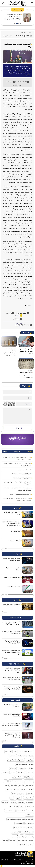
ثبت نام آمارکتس (29, 815)
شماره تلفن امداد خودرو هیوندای (26, 768)
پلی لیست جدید (30, 785)
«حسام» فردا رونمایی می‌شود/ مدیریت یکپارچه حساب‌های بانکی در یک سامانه (17, 465)
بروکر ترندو (21, 785)
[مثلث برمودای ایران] (27, 533)
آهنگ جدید (31, 794)
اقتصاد (29, 33)
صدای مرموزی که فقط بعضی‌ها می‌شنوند (13, 569)
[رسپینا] (17, 439)
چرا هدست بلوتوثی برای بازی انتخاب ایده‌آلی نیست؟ (12, 715)
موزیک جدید (8, 751)
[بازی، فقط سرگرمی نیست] (27, 542)
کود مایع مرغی (5, 773)
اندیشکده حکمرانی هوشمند (15, 781)
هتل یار (13, 794)
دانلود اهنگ (14, 785)
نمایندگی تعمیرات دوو (29, 798)
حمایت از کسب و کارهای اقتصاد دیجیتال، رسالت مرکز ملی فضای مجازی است (12, 670)
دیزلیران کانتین (30, 773)
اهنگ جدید (12, 840)
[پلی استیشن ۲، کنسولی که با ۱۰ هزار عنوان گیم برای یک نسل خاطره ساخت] (27, 689)
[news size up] (13, 85)
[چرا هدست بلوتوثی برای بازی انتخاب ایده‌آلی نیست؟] (27, 716)
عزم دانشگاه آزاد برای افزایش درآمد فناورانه (12, 513)
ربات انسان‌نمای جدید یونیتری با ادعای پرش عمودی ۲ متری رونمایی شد (11, 623)
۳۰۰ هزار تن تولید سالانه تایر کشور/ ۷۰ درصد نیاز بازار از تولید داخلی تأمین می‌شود (17, 489)
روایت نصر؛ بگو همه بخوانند (14, 587)
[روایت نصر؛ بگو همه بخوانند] (27, 589)
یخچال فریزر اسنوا (29, 823)
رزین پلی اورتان (30, 760)
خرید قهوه (5, 840)
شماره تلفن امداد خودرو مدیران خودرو (25, 764)
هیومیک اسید (12, 756)
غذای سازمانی (5, 802)
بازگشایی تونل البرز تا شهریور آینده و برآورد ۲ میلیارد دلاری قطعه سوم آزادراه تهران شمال (17, 499)
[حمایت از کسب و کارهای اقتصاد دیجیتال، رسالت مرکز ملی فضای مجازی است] (27, 670)
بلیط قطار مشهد (15, 832)
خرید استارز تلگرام (21, 794)
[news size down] (21, 85)
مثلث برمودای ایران (15, 531)
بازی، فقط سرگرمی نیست (14, 541)
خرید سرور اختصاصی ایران (27, 832)
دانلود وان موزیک (22, 844)
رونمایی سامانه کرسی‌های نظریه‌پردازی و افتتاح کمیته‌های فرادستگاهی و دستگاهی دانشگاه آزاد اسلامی (11, 523)
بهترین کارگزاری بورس (10, 811)
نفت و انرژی (23, 33)
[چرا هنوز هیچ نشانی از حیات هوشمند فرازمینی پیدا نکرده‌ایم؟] (27, 560)
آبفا (17, 325)
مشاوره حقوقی (30, 811)
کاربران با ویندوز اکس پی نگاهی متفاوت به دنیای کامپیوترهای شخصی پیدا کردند (11, 652)
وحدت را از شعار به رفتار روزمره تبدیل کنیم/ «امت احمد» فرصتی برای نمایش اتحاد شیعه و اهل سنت (12, 16)
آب (21, 325)
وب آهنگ (15, 751)
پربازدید (30, 451)
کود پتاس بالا (21, 773)
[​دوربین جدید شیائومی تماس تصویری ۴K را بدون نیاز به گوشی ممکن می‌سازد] (27, 725)
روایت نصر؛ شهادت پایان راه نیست (12, 577)
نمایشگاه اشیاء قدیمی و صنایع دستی (11, 604)
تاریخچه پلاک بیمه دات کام (27, 828)
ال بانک (21, 836)
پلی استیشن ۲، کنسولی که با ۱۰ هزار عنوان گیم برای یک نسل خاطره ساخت (11, 688)
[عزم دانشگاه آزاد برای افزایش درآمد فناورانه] (27, 514)
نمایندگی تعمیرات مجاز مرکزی (27, 751)
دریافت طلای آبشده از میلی (27, 789)
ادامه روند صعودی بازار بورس (24, 470)
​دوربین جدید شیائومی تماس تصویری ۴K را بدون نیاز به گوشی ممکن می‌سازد (11, 724)
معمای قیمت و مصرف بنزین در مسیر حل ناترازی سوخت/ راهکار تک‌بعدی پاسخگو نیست (17, 458)
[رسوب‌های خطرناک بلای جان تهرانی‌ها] (9, 341)
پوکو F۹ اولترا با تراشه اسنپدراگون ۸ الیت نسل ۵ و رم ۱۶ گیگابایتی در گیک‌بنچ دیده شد (12, 735)
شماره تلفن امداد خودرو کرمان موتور (15, 760)
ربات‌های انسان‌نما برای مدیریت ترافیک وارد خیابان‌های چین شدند (11, 632)
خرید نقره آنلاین (30, 777)
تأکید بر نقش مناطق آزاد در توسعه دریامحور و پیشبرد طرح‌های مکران (17, 483)
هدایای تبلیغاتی (30, 802)
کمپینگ (12, 798)
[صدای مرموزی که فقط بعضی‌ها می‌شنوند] (27, 570)
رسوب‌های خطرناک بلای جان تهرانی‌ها (9, 354)
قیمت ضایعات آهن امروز (18, 777)
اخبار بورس (31, 844)
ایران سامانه (24, 863)
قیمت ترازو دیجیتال (29, 781)
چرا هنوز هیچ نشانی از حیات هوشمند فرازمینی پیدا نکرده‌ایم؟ (11, 559)
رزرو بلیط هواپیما (29, 836)
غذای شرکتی (21, 802)
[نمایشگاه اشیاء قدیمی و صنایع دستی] (27, 606)
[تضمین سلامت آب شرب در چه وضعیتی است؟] (26, 341)
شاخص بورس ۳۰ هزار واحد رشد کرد (22, 478)
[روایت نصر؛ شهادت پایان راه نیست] (27, 579)
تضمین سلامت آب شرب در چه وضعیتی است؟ (26, 351)
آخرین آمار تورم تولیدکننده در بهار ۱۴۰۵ (21, 474)
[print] (3, 36)
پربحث (5, 451)
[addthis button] (14, 82)
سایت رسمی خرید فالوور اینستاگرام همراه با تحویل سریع (20, 819)
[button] (20, 23)
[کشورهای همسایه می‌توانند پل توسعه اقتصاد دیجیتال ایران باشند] (27, 679)
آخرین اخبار (17, 451)
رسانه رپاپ (13, 773)
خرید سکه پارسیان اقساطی (12, 789)
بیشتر (5, 548)
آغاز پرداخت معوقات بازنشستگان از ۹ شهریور (20, 494)
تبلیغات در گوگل (21, 811)
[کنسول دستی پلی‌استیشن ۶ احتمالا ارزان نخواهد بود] (27, 707)
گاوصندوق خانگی (19, 823)
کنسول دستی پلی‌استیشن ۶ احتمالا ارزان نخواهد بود (12, 706)
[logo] (17, 3)
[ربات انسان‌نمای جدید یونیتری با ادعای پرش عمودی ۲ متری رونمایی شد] (27, 624)
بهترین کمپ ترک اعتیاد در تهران (26, 756)
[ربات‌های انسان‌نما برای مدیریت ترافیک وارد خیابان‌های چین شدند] (27, 633)
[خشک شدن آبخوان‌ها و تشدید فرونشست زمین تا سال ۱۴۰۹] (26, 363)
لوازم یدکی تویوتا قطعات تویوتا (16, 806)
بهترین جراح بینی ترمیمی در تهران (26, 840)
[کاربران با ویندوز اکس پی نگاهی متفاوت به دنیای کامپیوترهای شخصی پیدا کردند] (27, 652)
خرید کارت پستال (29, 806)
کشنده (5, 781)
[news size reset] (17, 85)
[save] (7, 36)
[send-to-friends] (11, 36)
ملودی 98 (16, 828)
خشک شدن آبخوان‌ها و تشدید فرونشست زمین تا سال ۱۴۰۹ (26, 375)
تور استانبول (13, 802)
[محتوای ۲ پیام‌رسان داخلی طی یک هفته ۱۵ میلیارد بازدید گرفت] (27, 643)
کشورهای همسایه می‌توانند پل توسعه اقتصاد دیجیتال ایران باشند (11, 678)
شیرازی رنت (18, 798)
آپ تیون (7, 785)
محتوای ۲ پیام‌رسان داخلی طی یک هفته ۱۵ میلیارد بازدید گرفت (12, 642)
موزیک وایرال (13, 768)
